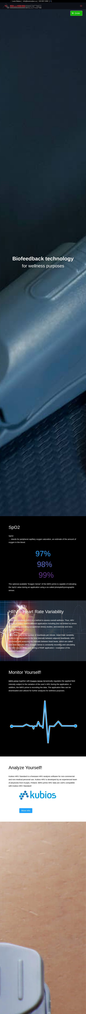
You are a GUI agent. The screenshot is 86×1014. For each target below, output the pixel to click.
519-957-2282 (43, 1)
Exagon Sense (36, 681)
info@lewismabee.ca (30, 1)
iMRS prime (13, 681)
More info (25, 810)
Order (76, 13)
